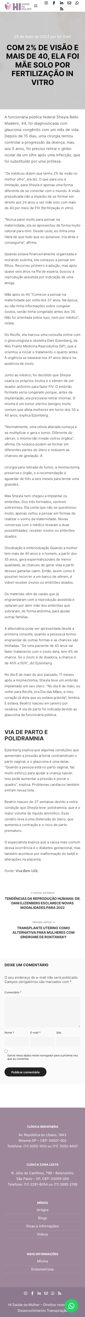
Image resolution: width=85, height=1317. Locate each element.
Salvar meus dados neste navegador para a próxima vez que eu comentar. (42, 1057)
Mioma (42, 1261)
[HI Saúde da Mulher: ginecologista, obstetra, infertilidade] (18, 5)
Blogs (42, 1218)
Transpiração (57, 1310)
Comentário (13, 992)
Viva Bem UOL (26, 871)
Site (58, 1032)
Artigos (43, 1210)
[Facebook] (54, 3)
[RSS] (62, 9)
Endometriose (42, 1269)
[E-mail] (69, 3)
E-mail (35, 1032)
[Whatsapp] (77, 3)
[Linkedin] (62, 3)
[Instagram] (46, 3)
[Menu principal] (36, 6)
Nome (9, 1032)
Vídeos (42, 1234)
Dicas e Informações (42, 1226)
